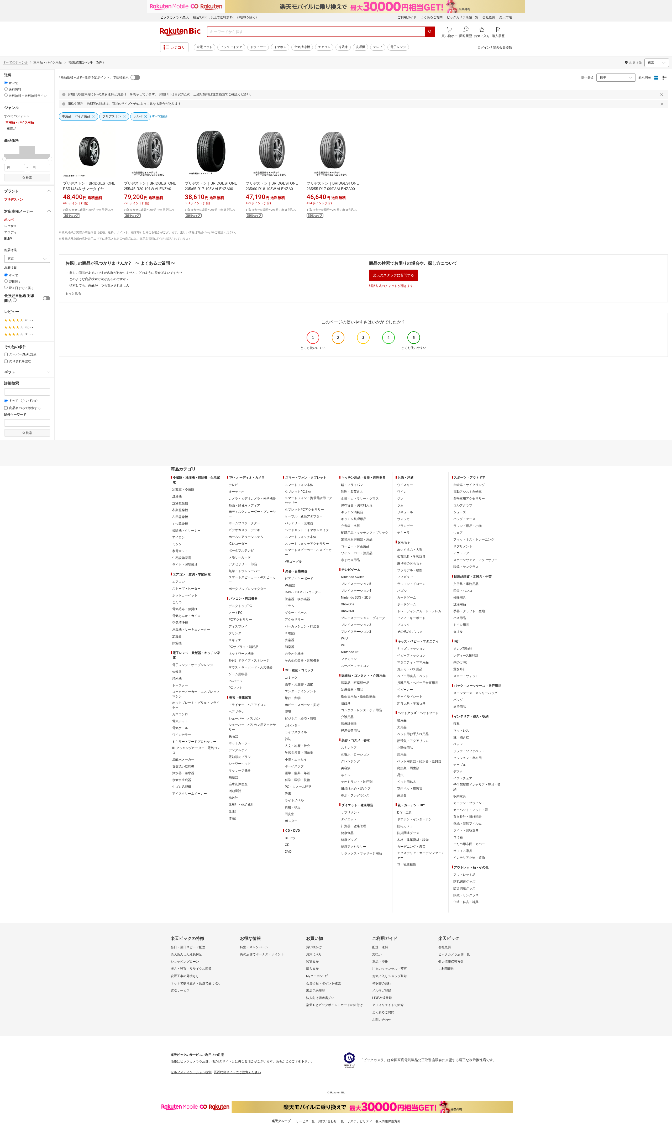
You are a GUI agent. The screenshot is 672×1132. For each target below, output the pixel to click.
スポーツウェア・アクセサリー (475, 560)
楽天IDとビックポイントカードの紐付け (334, 1005)
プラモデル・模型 (409, 570)
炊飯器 (177, 672)
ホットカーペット (184, 595)
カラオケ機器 (294, 654)
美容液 (345, 768)
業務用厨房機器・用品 (356, 539)
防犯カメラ (405, 826)
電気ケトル (180, 728)
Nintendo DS (350, 652)
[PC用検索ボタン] (430, 32)
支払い (377, 954)
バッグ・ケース (464, 519)
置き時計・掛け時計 (467, 817)
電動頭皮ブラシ (240, 757)
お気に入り (314, 954)
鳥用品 (402, 754)
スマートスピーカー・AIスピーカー (252, 579)
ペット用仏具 (406, 782)
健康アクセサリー (353, 846)
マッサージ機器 (240, 770)
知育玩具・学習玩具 (411, 556)
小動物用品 (405, 748)
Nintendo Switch (352, 577)
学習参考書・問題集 (299, 752)
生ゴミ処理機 (181, 787)
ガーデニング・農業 (411, 846)
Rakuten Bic (180, 32)
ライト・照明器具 (184, 565)
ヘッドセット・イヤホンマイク (307, 530)
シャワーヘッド (240, 764)
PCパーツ (236, 681)
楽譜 (288, 712)
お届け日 (10, 267)
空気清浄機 (302, 47)
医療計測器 (349, 724)
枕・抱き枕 (461, 737)
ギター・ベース (296, 613)
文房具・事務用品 (466, 584)
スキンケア (349, 748)
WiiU (344, 638)
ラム (400, 505)
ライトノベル (294, 800)
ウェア (458, 532)
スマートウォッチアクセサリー (307, 544)
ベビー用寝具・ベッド (413, 676)
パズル (402, 591)
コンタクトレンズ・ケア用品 (361, 710)
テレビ (377, 47)
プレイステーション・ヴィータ (363, 618)
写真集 (289, 814)
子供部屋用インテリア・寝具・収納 (477, 787)
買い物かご (314, 947)
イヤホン (280, 47)
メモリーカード (240, 557)
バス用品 (459, 618)
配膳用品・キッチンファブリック (364, 532)
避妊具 (345, 703)
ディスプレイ (238, 626)
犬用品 (402, 727)
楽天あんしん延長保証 (186, 954)
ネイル (345, 775)
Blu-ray (290, 838)
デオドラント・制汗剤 (356, 782)
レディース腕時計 (466, 655)
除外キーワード (15, 414)
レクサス (10, 226)
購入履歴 (312, 969)
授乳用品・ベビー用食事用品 (417, 683)
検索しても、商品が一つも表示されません (99, 285)
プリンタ (235, 633)
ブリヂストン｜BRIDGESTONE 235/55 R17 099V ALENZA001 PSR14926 (333, 188)
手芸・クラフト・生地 (469, 611)
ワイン (402, 492)
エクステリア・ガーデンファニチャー (420, 855)
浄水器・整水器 (183, 773)
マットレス (461, 730)
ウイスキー (405, 485)
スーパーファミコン (355, 666)
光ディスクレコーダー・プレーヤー (252, 514)
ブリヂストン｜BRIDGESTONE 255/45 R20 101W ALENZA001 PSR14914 (150, 188)
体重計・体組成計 (241, 804)
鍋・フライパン (352, 485)
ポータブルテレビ (241, 550)
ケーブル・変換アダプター (304, 516)
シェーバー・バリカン (244, 718)
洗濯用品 (459, 604)
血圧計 (233, 811)
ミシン (177, 544)
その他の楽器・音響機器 (302, 660)
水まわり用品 (350, 560)
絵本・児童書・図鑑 (299, 684)
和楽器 (289, 647)
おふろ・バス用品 (409, 669)
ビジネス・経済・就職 (300, 718)
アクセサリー (294, 619)
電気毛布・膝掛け (184, 609)
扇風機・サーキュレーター (191, 629)
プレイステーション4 (356, 591)
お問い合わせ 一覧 (331, 1121)
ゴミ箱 (458, 837)
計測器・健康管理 (353, 826)
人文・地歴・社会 (297, 746)
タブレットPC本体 (298, 492)
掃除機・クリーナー (186, 530)
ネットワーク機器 (241, 654)
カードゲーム (406, 597)
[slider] (4, 159)
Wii (343, 645)
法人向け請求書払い (320, 998)
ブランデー (405, 526)
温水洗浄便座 (238, 784)
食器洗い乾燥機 (183, 766)
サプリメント (350, 812)
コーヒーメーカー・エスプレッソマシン (195, 694)
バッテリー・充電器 (299, 523)
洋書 (288, 793)
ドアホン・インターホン (414, 819)
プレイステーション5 (356, 584)
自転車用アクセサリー (469, 498)
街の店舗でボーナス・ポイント (262, 954)
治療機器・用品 (352, 689)
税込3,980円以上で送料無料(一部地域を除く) (225, 17)
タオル (458, 631)
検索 (29, 178)
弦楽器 (289, 640)
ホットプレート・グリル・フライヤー (195, 705)
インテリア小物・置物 (469, 858)
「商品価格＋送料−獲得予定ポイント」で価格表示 (93, 77)
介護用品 (347, 717)
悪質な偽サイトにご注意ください (237, 1072)
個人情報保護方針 (451, 961)
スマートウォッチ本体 (300, 537)
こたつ (177, 602)
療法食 (402, 795)
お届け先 (10, 250)
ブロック (403, 625)
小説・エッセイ (296, 759)
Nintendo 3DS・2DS (356, 597)
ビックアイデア (231, 47)
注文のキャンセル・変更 (389, 969)
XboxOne (347, 604)
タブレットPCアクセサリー (304, 509)
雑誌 (288, 739)
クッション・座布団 (467, 758)
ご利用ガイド (406, 17)
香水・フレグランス (355, 795)
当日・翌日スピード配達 (188, 947)
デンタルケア (238, 750)
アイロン (178, 537)
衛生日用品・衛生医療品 (358, 696)
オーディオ (236, 492)
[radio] (6, 82)
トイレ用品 (461, 625)
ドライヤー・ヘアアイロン (247, 705)
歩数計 (233, 798)
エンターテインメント (300, 691)
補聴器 (233, 777)
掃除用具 (459, 597)
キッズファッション (411, 649)
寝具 (456, 724)
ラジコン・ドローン (411, 584)
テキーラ (403, 532)
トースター (180, 685)
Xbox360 (347, 611)
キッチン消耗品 (352, 512)
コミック (291, 677)
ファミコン (349, 659)
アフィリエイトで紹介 (388, 1005)
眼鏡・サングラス (466, 567)
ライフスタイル (296, 732)
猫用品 (402, 720)
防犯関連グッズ (464, 881)
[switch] (46, 298)
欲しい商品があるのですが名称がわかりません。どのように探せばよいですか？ (126, 273)
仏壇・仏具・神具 (466, 902)
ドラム (289, 606)
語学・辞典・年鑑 (297, 773)
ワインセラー (181, 735)
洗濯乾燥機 (180, 503)
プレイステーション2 (356, 631)
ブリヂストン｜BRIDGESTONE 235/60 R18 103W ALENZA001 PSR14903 (272, 188)
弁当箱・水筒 (350, 526)
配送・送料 (380, 947)
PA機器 (290, 585)
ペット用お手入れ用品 (413, 734)
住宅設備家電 (181, 558)
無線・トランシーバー (244, 571)
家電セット (204, 47)
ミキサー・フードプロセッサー (194, 741)
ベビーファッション (411, 655)
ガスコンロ (180, 714)
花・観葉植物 (406, 864)
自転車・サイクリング (469, 485)
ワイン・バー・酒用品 (356, 553)
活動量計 (235, 791)
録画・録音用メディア (244, 505)
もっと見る (73, 293)
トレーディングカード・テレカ (419, 611)
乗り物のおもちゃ (409, 563)
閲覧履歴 (312, 961)
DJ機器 (290, 633)
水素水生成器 (181, 780)
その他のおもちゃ (409, 631)
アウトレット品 (464, 875)
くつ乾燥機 (180, 524)
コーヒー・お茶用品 (355, 546)
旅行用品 (459, 707)
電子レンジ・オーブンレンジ (192, 665)
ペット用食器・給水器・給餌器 (419, 761)
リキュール (405, 512)
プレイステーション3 (356, 625)
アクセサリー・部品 (243, 564)
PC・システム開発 (298, 787)
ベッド (458, 744)
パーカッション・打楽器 (302, 626)
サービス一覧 (305, 1121)
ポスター (291, 821)
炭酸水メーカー (183, 759)
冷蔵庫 (343, 47)
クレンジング (350, 761)
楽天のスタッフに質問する (393, 275)
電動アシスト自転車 (467, 492)
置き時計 (459, 669)
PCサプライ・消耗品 (243, 647)
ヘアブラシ (236, 712)
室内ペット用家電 (409, 788)
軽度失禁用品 (350, 730)
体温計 (233, 818)
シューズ (459, 512)
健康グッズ (349, 840)
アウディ (10, 232)
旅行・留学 (293, 698)
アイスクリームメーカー (189, 793)
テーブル (459, 765)
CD (287, 845)
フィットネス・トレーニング (473, 539)
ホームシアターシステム (246, 537)
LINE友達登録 (382, 998)
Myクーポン (314, 976)
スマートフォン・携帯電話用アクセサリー (308, 500)
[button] (11, 152)
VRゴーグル (293, 561)
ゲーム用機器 (238, 674)
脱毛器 (233, 736)
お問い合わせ (381, 1019)
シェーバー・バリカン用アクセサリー (252, 727)
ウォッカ (403, 519)
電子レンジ (398, 47)
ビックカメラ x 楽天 (174, 17)
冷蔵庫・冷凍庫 (183, 489)
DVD (288, 851)
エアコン (324, 47)
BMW (8, 238)
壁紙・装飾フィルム (467, 823)
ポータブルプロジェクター (247, 589)
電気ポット (180, 721)
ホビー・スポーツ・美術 (302, 705)
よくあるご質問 (432, 17)
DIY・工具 (404, 812)
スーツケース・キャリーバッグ (475, 693)
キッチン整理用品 (353, 519)
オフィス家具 (462, 851)
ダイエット (349, 819)
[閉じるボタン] (662, 94)
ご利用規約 (446, 969)
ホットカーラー (240, 743)
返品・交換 (380, 961)
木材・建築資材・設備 (413, 840)
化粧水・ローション (355, 754)
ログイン (483, 47)
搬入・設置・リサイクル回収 (191, 969)
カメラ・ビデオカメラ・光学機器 (252, 498)
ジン (400, 498)
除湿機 (177, 643)
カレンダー (293, 725)
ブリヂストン (13, 199)
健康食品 (347, 833)
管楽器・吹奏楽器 (297, 599)
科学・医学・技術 (297, 780)
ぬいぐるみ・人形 (409, 550)
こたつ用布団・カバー (469, 844)
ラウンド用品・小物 (467, 526)
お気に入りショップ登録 (389, 976)
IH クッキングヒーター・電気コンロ (196, 750)
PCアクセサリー (240, 619)
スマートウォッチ (466, 676)
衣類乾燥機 (180, 510)
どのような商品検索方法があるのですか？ (99, 279)
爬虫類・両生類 (408, 768)
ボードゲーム (406, 604)
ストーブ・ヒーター (186, 588)
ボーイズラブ (294, 766)
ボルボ (9, 220)
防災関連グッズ (408, 833)
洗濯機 (360, 47)
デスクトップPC (240, 606)
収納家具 (459, 796)
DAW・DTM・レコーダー (303, 592)
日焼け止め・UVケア (356, 788)
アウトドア (461, 553)
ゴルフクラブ (462, 505)
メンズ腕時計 (462, 649)
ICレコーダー (238, 544)
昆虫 (400, 775)
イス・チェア (462, 778)
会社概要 (488, 17)
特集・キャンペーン (254, 947)
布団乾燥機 (180, 517)
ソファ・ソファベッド (469, 751)
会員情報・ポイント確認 (323, 983)
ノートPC (236, 613)
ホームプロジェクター (244, 523)
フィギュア (405, 577)
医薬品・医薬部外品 (355, 683)
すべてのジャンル (15, 62)
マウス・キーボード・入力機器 (251, 667)
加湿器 (177, 636)
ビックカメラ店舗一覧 (462, 17)
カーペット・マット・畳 (470, 810)
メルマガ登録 (381, 990)
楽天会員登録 (502, 47)
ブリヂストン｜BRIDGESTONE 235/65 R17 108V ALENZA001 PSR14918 (211, 188)
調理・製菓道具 (352, 492)
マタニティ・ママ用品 (413, 662)
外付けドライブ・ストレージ (249, 660)
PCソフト (236, 688)
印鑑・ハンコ (462, 591)
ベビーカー (405, 689)
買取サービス (180, 990)
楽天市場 (505, 17)
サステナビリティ (359, 1121)
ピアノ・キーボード (299, 578)
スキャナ (235, 640)
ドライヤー (258, 47)
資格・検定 (293, 807)
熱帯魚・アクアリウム (413, 741)
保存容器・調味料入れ (356, 505)
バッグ (458, 700)
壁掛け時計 (461, 662)
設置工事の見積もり (185, 976)
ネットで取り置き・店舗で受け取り (196, 983)
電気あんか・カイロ (186, 616)
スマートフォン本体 (299, 485)
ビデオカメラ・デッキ (244, 530)
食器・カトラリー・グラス (360, 498)
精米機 (177, 678)
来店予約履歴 (315, 990)
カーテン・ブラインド (469, 803)
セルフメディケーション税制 (191, 1072)
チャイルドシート (409, 696)
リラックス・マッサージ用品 (361, 853)
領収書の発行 (381, 983)
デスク (458, 771)
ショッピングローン (185, 961)
